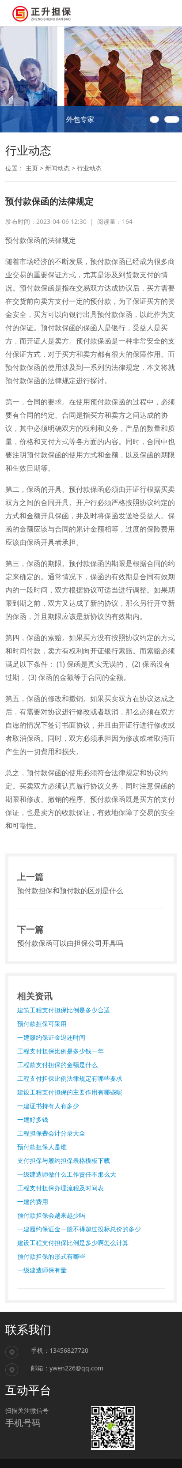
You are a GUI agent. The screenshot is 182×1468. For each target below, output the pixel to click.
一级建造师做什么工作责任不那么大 (66, 1174)
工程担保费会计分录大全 (51, 1133)
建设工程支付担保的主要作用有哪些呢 (69, 1092)
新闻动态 (57, 168)
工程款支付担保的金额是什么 (57, 1064)
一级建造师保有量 (42, 1270)
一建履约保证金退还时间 (51, 1037)
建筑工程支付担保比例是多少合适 (63, 1010)
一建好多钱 (32, 1119)
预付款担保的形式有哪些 (51, 1256)
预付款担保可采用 (42, 1023)
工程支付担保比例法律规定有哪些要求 (69, 1078)
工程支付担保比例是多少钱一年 (60, 1051)
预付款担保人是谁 (42, 1147)
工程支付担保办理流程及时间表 (60, 1188)
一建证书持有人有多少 (48, 1106)
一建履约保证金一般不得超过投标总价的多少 (79, 1229)
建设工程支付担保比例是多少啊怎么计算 (73, 1242)
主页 (32, 168)
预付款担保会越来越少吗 (51, 1215)
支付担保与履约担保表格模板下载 (63, 1160)
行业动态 (89, 168)
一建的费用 (32, 1201)
